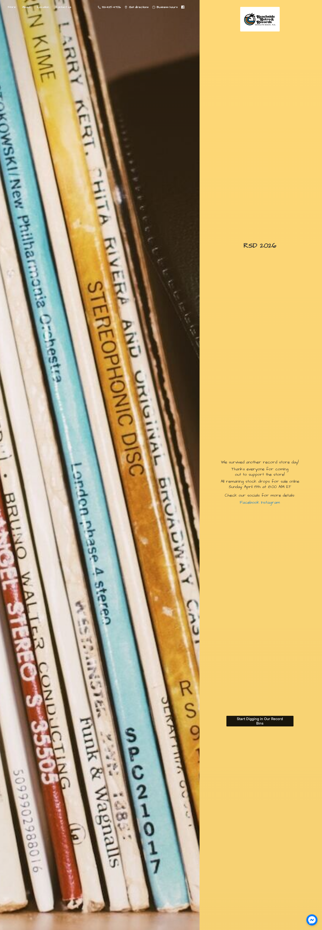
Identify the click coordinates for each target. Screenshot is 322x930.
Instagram (269, 502)
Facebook (249, 502)
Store (11, 7)
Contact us (63, 7)
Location (43, 7)
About (26, 7)
